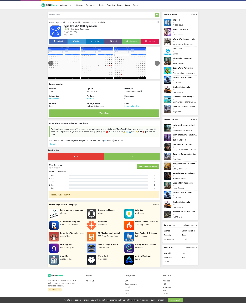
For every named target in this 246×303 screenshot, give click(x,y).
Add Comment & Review (148, 166)
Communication (189, 231)
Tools (184, 235)
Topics (101, 5)
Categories (64, 5)
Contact (136, 5)
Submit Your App (55, 290)
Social (184, 239)
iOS (183, 253)
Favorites (111, 5)
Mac (184, 257)
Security (167, 235)
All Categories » (190, 225)
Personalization (170, 239)
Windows (168, 257)
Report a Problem (131, 106)
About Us (90, 281)
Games (167, 231)
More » (156, 204)
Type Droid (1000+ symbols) (93, 22)
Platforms (78, 5)
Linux (166, 261)
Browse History (123, 5)
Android (76, 22)
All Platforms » (190, 247)
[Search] (157, 15)
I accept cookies (175, 300)
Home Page (54, 22)
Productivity (66, 22)
